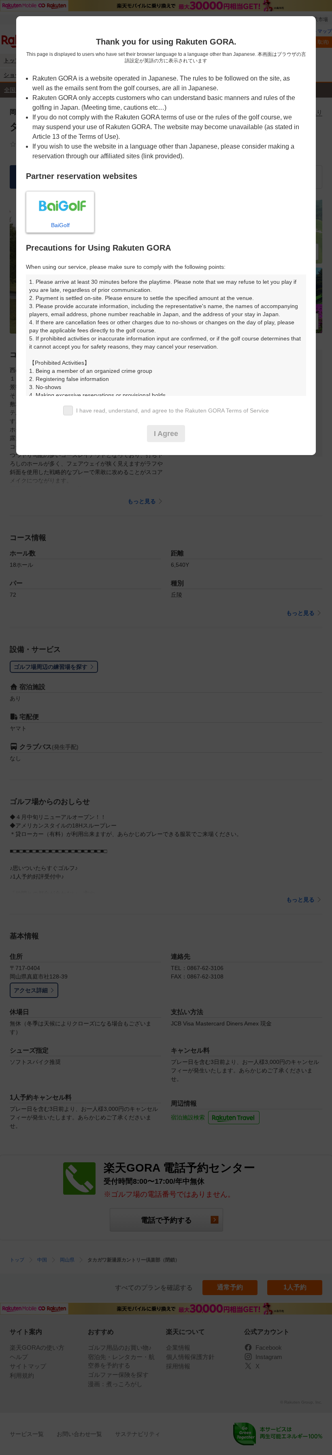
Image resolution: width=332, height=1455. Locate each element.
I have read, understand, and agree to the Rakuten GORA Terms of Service (172, 410)
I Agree (166, 434)
